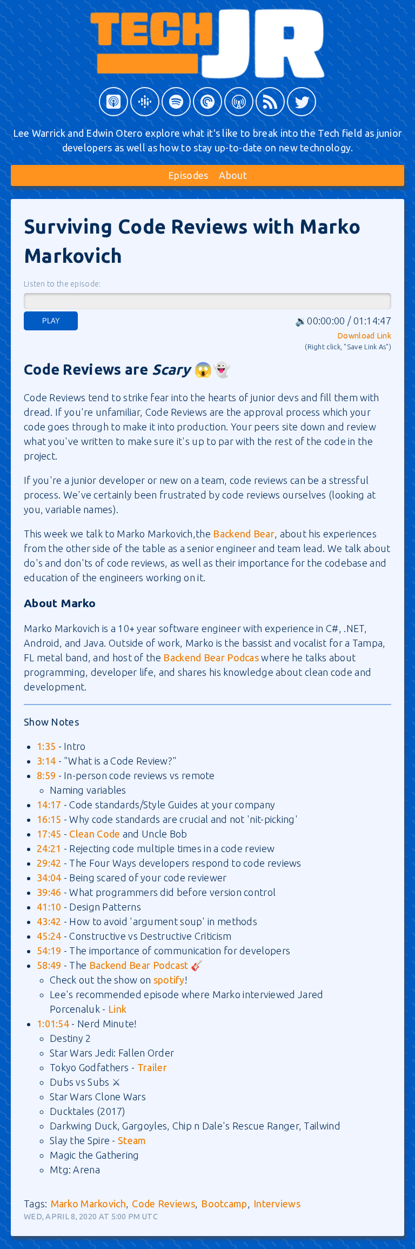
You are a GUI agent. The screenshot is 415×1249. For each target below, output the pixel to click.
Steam (132, 1140)
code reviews (163, 1203)
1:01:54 (53, 1023)
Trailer (152, 1067)
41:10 (49, 906)
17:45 (49, 833)
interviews (276, 1203)
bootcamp (224, 1203)
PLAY (51, 321)
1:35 (46, 746)
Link (117, 1009)
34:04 (49, 877)
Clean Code (94, 833)
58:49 (49, 965)
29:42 (49, 863)
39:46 (49, 892)
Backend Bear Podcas (211, 657)
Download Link (364, 335)
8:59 (46, 775)
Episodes (188, 175)
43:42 (49, 921)
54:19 (49, 950)
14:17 (49, 804)
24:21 (49, 848)
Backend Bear (244, 533)
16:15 (49, 819)
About (233, 175)
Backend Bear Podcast (139, 965)
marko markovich (88, 1203)
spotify (169, 979)
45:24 (49, 936)
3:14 (46, 760)
